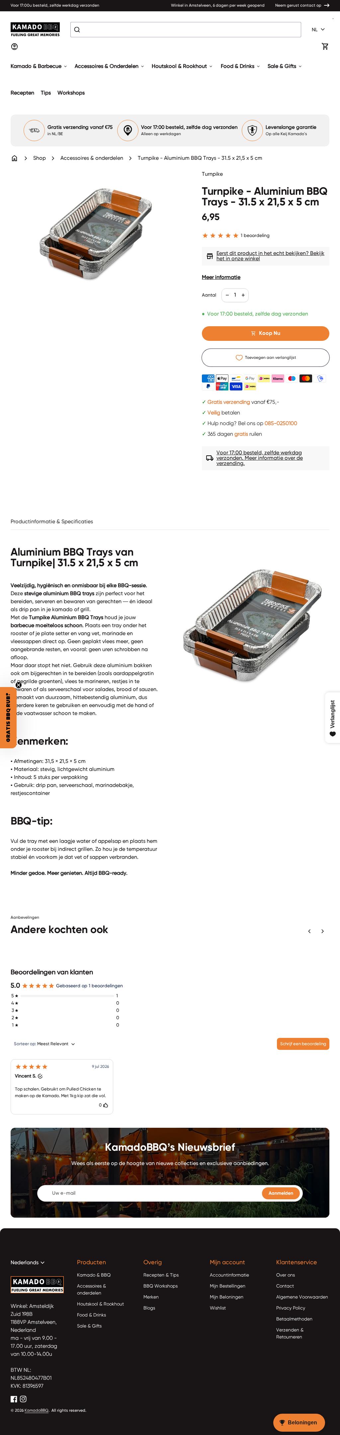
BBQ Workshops (160, 1286)
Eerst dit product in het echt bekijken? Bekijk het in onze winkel (265, 256)
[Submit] (78, 29)
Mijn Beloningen (226, 1297)
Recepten (22, 93)
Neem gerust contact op (298, 6)
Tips (46, 93)
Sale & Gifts (285, 66)
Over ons (285, 1275)
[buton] (319, 30)
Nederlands (28, 1263)
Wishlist (218, 1308)
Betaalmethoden (294, 1319)
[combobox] (185, 29)
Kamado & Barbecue (39, 66)
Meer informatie (221, 277)
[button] (62, 1086)
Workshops (71, 93)
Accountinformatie (229, 1275)
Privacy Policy (290, 1308)
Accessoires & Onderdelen (110, 66)
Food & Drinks (241, 66)
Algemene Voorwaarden (302, 1297)
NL (319, 30)
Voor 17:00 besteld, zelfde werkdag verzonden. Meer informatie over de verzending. (254, 458)
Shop (39, 158)
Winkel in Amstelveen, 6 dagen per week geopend (218, 6)
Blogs (149, 1308)
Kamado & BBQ (94, 1275)
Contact (285, 1286)
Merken (151, 1297)
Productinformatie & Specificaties (52, 522)
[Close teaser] (18, 685)
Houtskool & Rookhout (182, 66)
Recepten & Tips (161, 1275)
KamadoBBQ (36, 1411)
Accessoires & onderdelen (91, 158)
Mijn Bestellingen (227, 1286)
